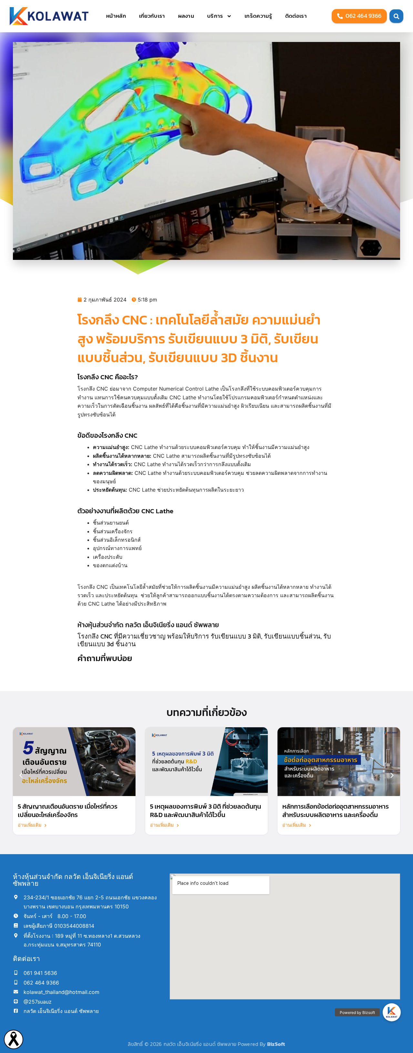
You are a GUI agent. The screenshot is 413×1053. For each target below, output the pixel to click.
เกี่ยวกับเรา (152, 16)
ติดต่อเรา (296, 16)
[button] (392, 775)
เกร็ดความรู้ (258, 16)
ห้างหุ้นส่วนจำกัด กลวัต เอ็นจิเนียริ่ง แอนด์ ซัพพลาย (148, 625)
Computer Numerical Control (168, 388)
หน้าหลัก (116, 16)
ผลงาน (186, 16)
